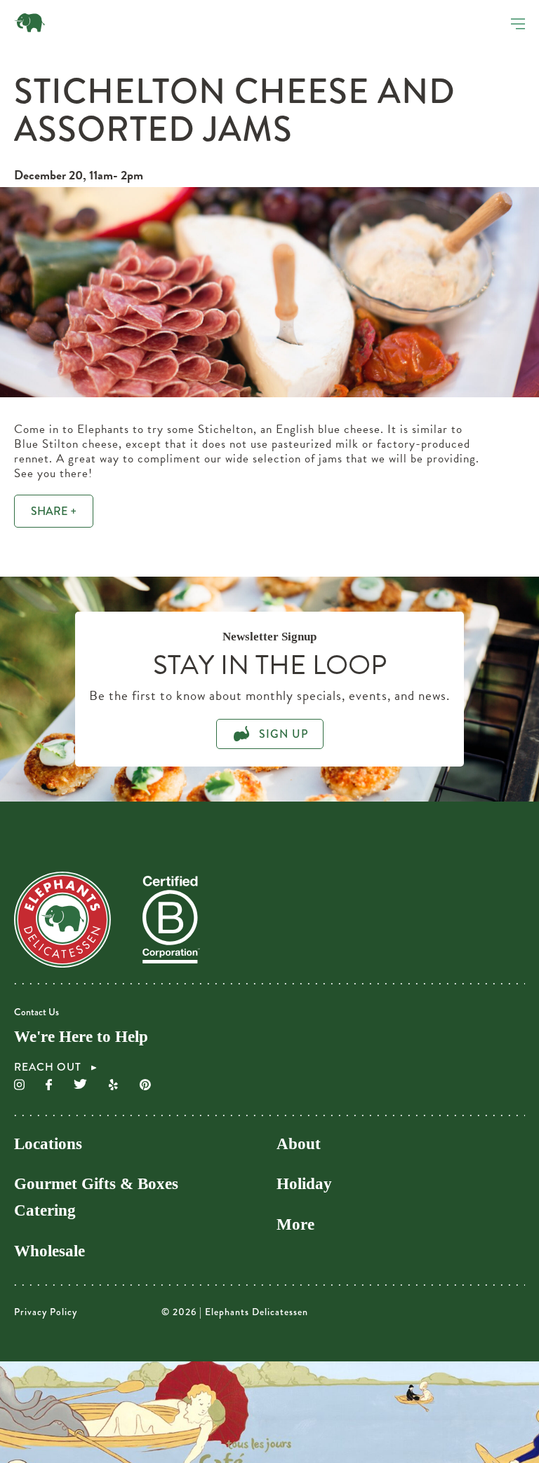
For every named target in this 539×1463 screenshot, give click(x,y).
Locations (48, 1144)
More (295, 1224)
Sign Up (282, 734)
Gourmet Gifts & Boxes (96, 1184)
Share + (53, 511)
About (299, 1144)
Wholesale (49, 1251)
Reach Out (49, 1068)
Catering (45, 1210)
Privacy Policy (45, 1312)
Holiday (304, 1184)
